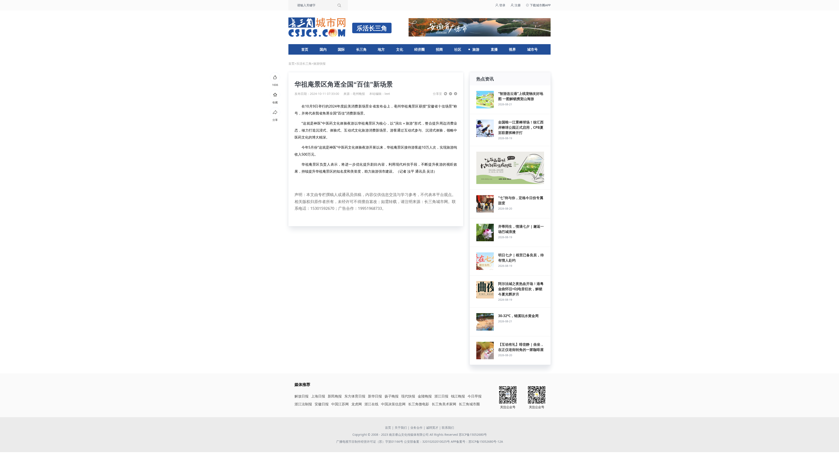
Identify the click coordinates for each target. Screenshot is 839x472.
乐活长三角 (304, 63)
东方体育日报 (354, 396)
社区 (457, 49)
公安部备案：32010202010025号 (427, 441)
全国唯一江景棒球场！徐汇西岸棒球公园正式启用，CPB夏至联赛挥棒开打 (521, 127)
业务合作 (416, 427)
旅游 (475, 49)
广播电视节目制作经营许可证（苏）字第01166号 (370, 441)
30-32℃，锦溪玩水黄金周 (518, 315)
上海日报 (318, 396)
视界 (512, 49)
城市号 (532, 49)
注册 (517, 5)
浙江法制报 (303, 404)
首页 (304, 49)
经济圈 (419, 49)
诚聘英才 (432, 427)
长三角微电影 (418, 404)
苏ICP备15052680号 (473, 434)
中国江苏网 (340, 404)
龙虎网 (356, 404)
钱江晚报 (458, 396)
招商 (439, 49)
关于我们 (401, 427)
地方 (381, 49)
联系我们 (448, 427)
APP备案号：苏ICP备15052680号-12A (477, 441)
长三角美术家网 (444, 404)
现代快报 (408, 396)
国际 (341, 49)
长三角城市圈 (469, 404)
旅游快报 (319, 63)
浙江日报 (441, 396)
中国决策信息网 (393, 404)
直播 (494, 49)
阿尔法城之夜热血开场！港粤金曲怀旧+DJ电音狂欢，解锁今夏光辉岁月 (521, 289)
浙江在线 (371, 404)
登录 (501, 5)
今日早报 (475, 396)
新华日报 (375, 396)
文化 (399, 49)
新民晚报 (335, 396)
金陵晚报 (425, 396)
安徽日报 (322, 404)
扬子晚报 (392, 396)
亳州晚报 (359, 94)
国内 (323, 49)
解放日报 (302, 396)
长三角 (361, 49)
